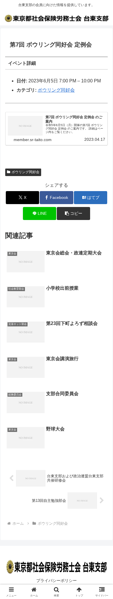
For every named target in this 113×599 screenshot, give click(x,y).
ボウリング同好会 (56, 90)
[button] (73, 213)
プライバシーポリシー (56, 580)
